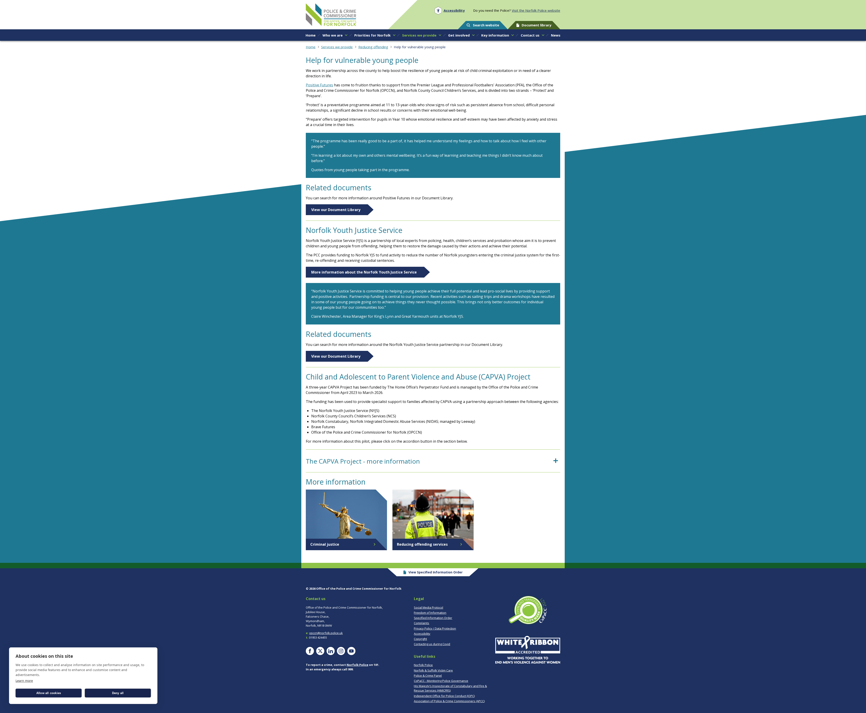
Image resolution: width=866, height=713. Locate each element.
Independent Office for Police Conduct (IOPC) (444, 696)
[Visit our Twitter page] (320, 651)
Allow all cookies (48, 693)
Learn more (24, 680)
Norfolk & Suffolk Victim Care (433, 670)
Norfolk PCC (331, 14)
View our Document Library (335, 209)
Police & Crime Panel (428, 676)
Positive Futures (319, 85)
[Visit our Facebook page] (310, 651)
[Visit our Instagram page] (341, 651)
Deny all (118, 693)
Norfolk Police (357, 665)
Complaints (421, 623)
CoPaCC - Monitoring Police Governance (441, 681)
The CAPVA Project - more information (363, 461)
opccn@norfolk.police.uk (326, 633)
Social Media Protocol (428, 607)
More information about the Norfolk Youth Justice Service (364, 272)
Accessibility (422, 634)
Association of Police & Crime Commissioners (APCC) (449, 701)
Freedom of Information (430, 613)
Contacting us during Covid (432, 644)
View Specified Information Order (435, 572)
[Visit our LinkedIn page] (331, 651)
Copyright (420, 639)
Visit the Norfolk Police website (536, 10)
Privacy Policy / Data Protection (435, 628)
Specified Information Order (433, 618)
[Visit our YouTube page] (351, 651)
